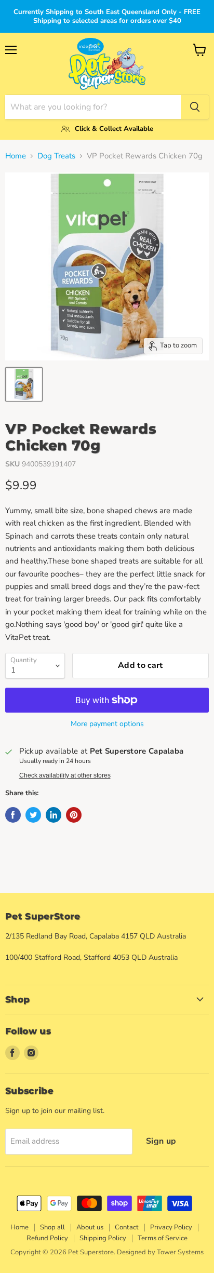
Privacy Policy (171, 1227)
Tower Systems (180, 1252)
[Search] (195, 107)
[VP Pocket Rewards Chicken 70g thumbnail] (24, 384)
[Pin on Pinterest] (74, 815)
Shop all (52, 1227)
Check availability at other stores (65, 775)
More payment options (107, 724)
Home (15, 156)
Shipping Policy (102, 1238)
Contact (127, 1227)
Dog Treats (56, 156)
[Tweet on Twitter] (33, 815)
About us (89, 1227)
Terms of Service (163, 1238)
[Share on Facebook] (13, 815)
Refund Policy (47, 1238)
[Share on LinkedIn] (53, 815)
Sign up (161, 1141)
